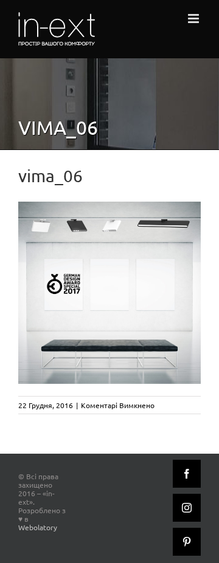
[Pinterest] (187, 542)
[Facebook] (187, 474)
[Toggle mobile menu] (194, 18)
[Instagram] (187, 508)
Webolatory (37, 527)
